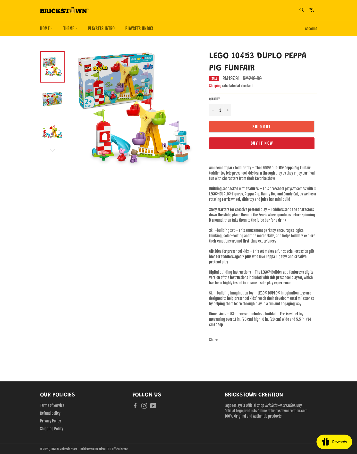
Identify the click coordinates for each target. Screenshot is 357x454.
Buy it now (262, 143)
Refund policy (50, 413)
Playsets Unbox (139, 28)
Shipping (215, 86)
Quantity (214, 99)
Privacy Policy (50, 421)
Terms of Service (52, 405)
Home (45, 28)
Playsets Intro (101, 28)
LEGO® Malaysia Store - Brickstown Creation (78, 449)
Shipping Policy (51, 428)
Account (311, 28)
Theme (69, 28)
